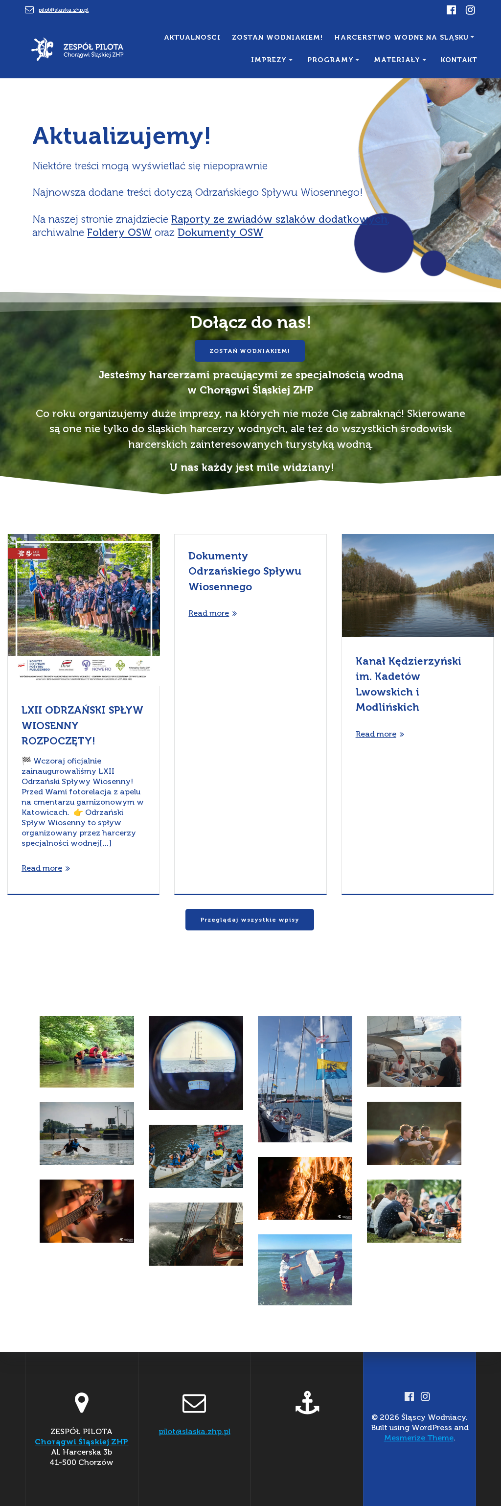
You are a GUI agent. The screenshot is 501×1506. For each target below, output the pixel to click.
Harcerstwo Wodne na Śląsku (402, 37)
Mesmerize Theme (419, 1437)
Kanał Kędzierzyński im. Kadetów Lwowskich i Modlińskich (408, 684)
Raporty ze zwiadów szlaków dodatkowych (279, 219)
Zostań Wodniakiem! (277, 37)
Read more (42, 868)
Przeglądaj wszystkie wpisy (249, 919)
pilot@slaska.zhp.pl (64, 9)
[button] (86, 1051)
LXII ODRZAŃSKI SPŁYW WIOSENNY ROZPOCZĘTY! (82, 725)
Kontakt (459, 60)
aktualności (192, 37)
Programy (330, 60)
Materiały (397, 60)
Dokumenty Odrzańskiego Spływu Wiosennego (244, 571)
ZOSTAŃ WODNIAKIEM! (249, 351)
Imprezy (269, 60)
